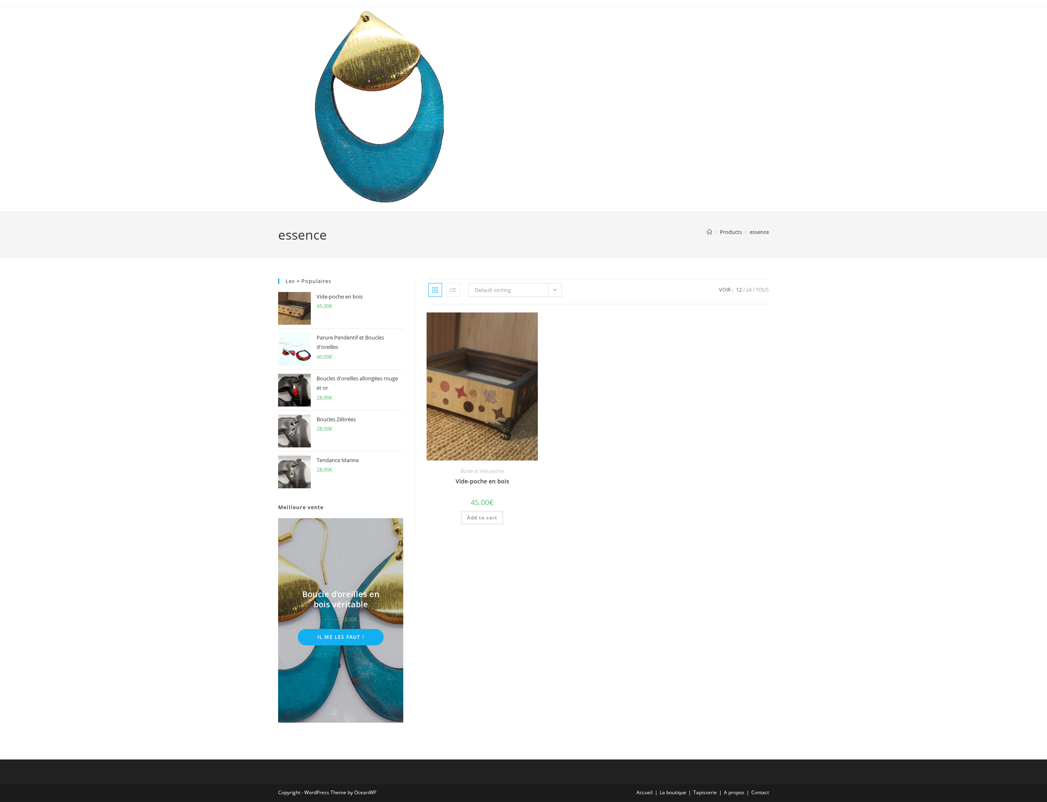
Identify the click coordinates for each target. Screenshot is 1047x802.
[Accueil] (709, 232)
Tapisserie (705, 792)
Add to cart (482, 517)
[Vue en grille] (435, 290)
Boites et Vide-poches (482, 470)
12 (739, 289)
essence (759, 232)
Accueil (644, 792)
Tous (762, 289)
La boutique (673, 792)
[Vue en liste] (453, 290)
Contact (760, 792)
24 (749, 289)
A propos (734, 792)
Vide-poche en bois (482, 481)
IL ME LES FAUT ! (340, 637)
